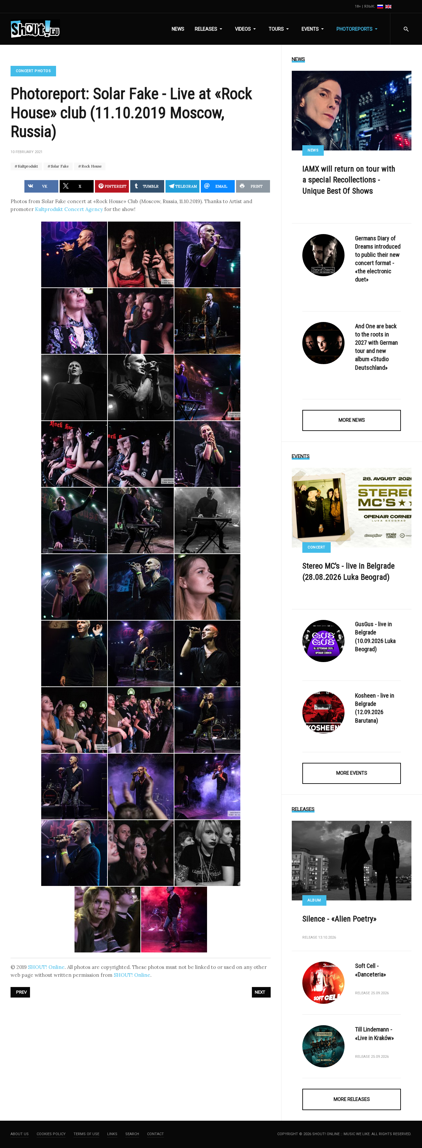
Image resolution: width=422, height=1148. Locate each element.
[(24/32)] (207, 720)
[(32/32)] (174, 919)
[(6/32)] (207, 321)
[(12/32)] (207, 454)
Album (314, 900)
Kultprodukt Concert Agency (69, 209)
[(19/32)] (74, 653)
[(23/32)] (141, 720)
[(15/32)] (207, 520)
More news (352, 420)
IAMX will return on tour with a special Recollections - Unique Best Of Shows (348, 180)
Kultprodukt (27, 166)
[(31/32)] (107, 919)
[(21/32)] (207, 653)
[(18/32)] (207, 587)
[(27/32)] (207, 786)
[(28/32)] (74, 853)
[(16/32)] (74, 587)
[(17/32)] (141, 587)
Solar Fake (59, 166)
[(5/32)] (141, 321)
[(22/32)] (74, 720)
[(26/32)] (141, 786)
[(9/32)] (207, 387)
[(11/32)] (141, 454)
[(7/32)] (74, 387)
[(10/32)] (74, 454)
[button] (210, 29)
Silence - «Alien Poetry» (339, 918)
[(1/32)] (74, 254)
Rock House (91, 166)
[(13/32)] (74, 520)
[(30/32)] (207, 853)
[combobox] (406, 29)
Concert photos (33, 71)
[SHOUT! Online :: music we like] (35, 29)
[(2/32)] (141, 254)
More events (351, 773)
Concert (316, 547)
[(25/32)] (74, 786)
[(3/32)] (207, 254)
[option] (380, 6)
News (313, 150)
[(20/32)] (141, 653)
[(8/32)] (141, 387)
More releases (352, 1099)
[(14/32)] (141, 520)
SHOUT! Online (46, 967)
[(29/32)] (141, 853)
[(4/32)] (74, 321)
